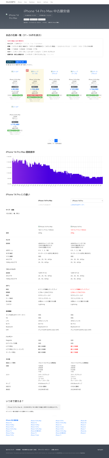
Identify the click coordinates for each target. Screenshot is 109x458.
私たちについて (10, 449)
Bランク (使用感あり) (37, 46)
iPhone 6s (83, 431)
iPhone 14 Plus (33, 19)
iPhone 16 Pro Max (11, 429)
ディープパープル (20, 52)
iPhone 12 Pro (60, 429)
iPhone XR (83, 421)
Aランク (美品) (50, 46)
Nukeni (10, 2)
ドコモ (27, 43)
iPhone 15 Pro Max (36, 421)
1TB (35, 49)
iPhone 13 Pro (60, 421)
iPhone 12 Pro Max (61, 431)
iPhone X (83, 425)
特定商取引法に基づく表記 (29, 449)
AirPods (46, 2)
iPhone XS (83, 423)
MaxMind (82, 453)
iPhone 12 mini (60, 427)
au (32, 43)
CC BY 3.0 (59, 453)
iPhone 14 (26, 19)
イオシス (29, 54)
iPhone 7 (83, 429)
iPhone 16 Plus (10, 425)
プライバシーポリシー (44, 449)
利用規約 (18, 449)
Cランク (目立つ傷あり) (20, 46)
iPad (25, 2)
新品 (80, 46)
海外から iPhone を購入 (53, 22)
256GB (22, 49)
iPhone (20, 2)
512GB (29, 49)
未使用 (74, 46)
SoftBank (38, 43)
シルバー (38, 52)
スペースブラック (49, 52)
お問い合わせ (55, 449)
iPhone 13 (34, 433)
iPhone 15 (9, 431)
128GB (15, 49)
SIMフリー (19, 43)
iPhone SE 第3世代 (36, 431)
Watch (39, 2)
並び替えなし (10, 62)
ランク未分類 (88, 46)
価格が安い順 (20, 62)
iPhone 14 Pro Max (36, 429)
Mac (52, 2)
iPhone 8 (83, 427)
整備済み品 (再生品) (63, 46)
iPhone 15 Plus (10, 433)
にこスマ (51, 54)
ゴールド (30, 52)
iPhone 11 (58, 435)
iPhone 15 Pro (10, 435)
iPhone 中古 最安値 (12, 420)
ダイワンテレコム (40, 54)
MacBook (32, 2)
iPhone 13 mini (35, 435)
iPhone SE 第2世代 (61, 433)
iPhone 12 (58, 425)
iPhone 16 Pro (10, 427)
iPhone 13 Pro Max (61, 423)
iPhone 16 (9, 423)
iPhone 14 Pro (42, 19)
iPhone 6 (83, 433)
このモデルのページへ (77, 205)
